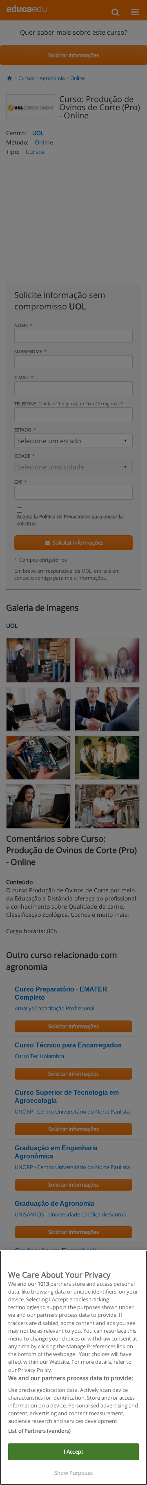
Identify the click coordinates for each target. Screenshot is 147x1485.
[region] (73, 1367)
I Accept (73, 1451)
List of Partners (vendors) (39, 1430)
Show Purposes (73, 1472)
